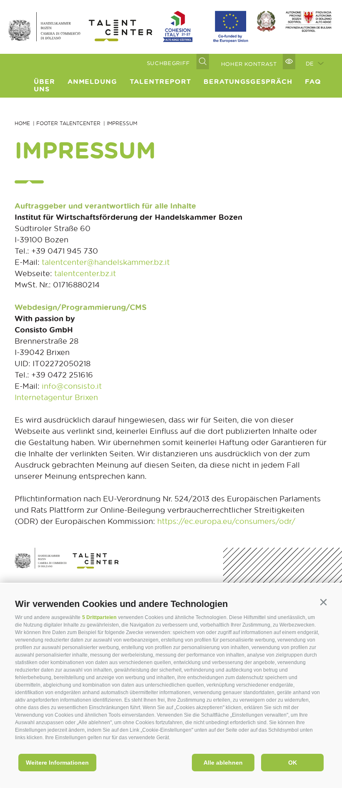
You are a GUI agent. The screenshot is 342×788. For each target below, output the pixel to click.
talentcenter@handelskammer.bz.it (106, 262)
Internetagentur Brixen (56, 397)
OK (292, 762)
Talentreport (160, 81)
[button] (323, 602)
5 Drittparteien (99, 617)
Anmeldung (93, 81)
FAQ (313, 81)
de (310, 63)
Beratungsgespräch (248, 81)
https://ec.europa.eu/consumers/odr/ (226, 521)
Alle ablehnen (223, 762)
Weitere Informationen (57, 762)
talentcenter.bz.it (85, 273)
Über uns (44, 85)
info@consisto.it (72, 386)
